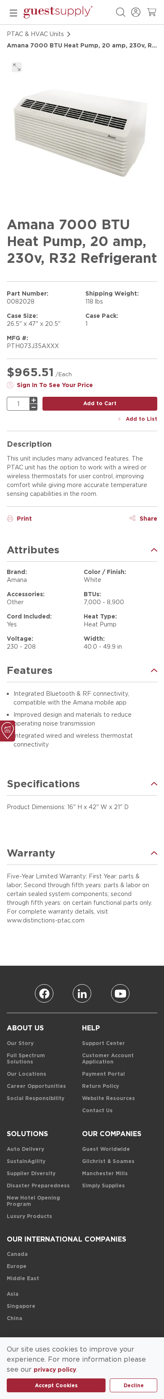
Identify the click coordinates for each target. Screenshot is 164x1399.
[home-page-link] (58, 12)
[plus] (33, 400)
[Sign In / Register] (135, 12)
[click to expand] (17, 67)
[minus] (33, 407)
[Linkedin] (82, 993)
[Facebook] (44, 993)
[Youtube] (120, 993)
